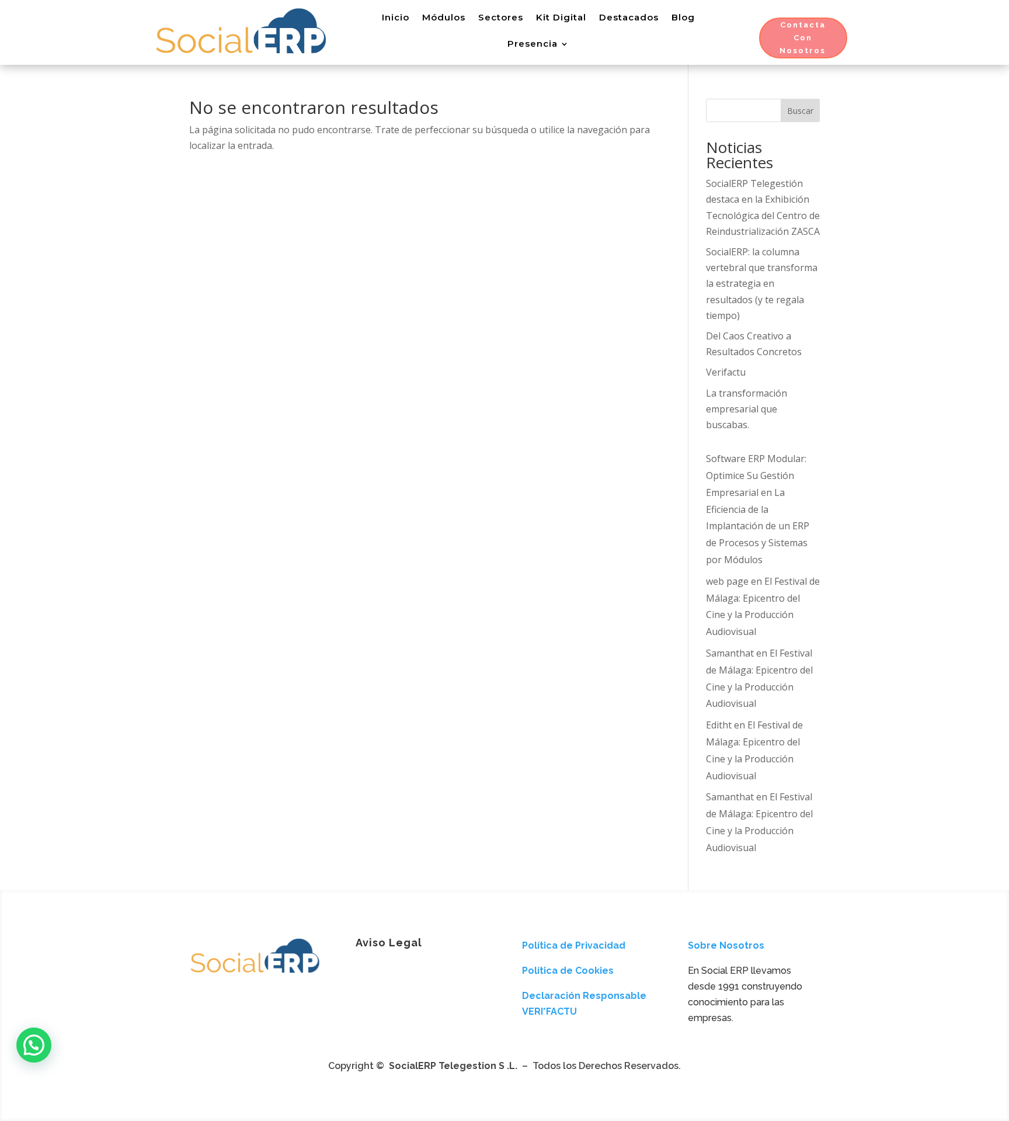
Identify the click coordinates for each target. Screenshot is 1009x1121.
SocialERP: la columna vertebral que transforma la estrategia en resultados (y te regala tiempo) (761, 283)
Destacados (629, 17)
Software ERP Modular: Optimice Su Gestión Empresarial (756, 475)
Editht (719, 725)
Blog (683, 17)
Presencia (532, 43)
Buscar (800, 110)
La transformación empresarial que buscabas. (746, 409)
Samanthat (730, 653)
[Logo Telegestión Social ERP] (255, 974)
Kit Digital (561, 17)
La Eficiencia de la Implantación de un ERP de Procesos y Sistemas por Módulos (757, 526)
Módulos (443, 17)
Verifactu (726, 372)
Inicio (395, 17)
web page (727, 581)
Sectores (500, 17)
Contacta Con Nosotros (803, 37)
